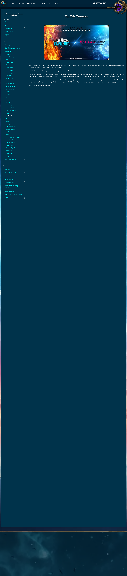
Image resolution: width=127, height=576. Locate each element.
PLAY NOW (98, 3)
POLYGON (9, 91)
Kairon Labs (9, 78)
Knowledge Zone (10, 172)
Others (7, 197)
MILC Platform (10, 132)
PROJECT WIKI (7, 41)
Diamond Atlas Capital (12, 110)
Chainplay (9, 124)
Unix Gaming (10, 57)
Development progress (12, 48)
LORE (7, 35)
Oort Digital (9, 140)
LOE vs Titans (9, 191)
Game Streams (9, 179)
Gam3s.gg (9, 73)
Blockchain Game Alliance (13, 137)
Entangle (8, 54)
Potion (8, 102)
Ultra (7, 121)
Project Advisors (10, 159)
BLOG (4, 165)
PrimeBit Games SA (11, 153)
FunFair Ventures (11, 116)
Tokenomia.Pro (10, 83)
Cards (7, 25)
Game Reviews (10, 182)
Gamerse (8, 65)
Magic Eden (9, 81)
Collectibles (9, 32)
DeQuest (8, 94)
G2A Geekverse (10, 70)
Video (7, 176)
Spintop (8, 118)
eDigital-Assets (10, 150)
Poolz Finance (10, 108)
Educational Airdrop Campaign (11, 187)
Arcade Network (10, 105)
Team (7, 156)
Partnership (9, 51)
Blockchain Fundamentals (13, 194)
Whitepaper (9, 45)
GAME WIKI (6, 19)
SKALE (8, 97)
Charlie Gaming (10, 126)
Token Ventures (10, 129)
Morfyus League (10, 86)
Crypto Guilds (10, 89)
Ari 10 (7, 134)
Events (7, 169)
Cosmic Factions (10, 142)
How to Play (9, 22)
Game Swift (9, 67)
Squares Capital (10, 148)
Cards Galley (9, 28)
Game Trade (9, 62)
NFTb (7, 59)
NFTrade (8, 99)
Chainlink (8, 75)
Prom (7, 113)
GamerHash (9, 145)
